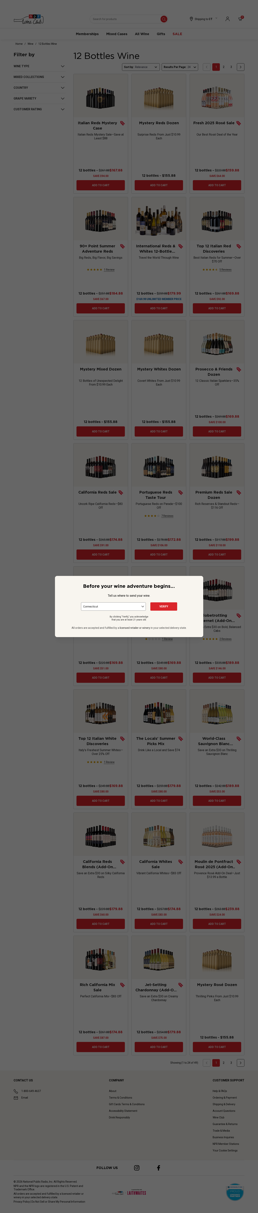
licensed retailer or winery (135, 627)
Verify (163, 606)
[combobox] (113, 606)
